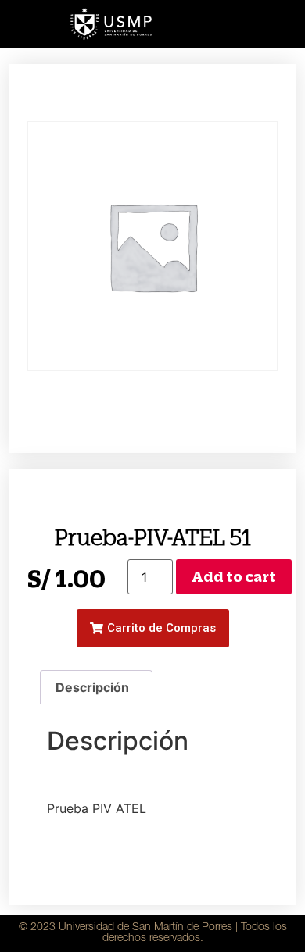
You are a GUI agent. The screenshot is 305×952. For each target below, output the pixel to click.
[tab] (96, 687)
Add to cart (234, 577)
